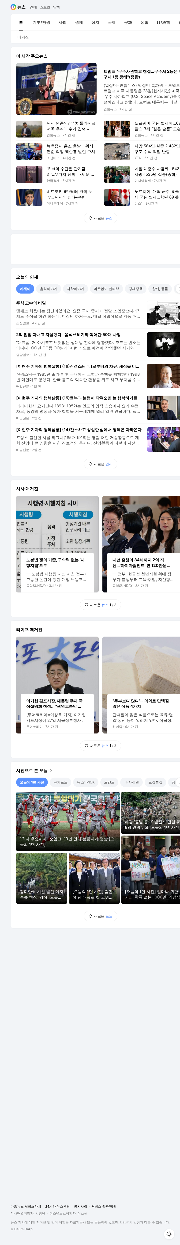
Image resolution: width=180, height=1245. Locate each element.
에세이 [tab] (25, 288)
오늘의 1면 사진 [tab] (32, 782)
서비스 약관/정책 (103, 1206)
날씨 (56, 7)
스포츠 (45, 7)
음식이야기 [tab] (48, 288)
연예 (33, 7)
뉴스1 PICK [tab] (86, 782)
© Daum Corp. (22, 1229)
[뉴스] (21, 7)
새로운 (103, 218)
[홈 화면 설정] (169, 1234)
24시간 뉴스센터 (57, 1206)
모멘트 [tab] (109, 782)
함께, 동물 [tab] (160, 288)
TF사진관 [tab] (131, 782)
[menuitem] (20, 22)
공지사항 (80, 1206)
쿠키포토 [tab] (60, 782)
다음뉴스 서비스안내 (26, 1206)
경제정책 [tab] (136, 288)
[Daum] (14, 7)
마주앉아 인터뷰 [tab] (106, 288)
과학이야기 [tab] (75, 288)
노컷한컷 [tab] (155, 782)
